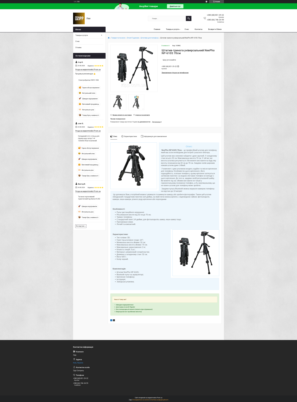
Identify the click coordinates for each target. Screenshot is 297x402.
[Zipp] (79, 18)
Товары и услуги (172, 29)
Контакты (198, 29)
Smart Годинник (133, 38)
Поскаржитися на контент (141, 400)
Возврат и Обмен (215, 29)
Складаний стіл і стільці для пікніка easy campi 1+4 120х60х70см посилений (88, 138)
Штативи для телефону (150, 38)
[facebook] (111, 321)
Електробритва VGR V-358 (89, 80)
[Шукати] (188, 18)
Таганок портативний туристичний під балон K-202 (89, 198)
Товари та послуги (118, 38)
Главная (157, 29)
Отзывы (78, 47)
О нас (187, 29)
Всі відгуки (80, 226)
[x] (114, 321)
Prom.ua (159, 398)
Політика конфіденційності (159, 400)
